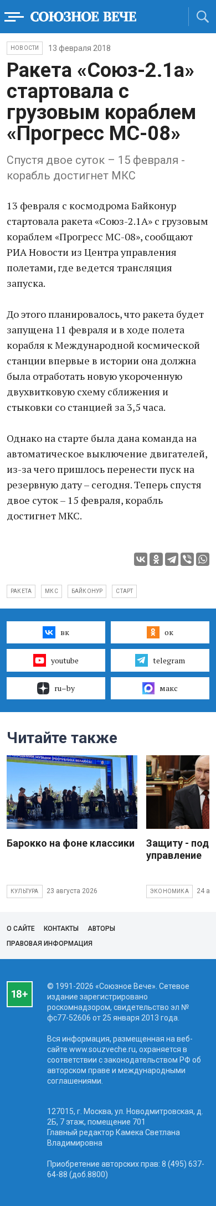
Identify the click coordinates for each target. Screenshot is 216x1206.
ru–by (64, 688)
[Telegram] (171, 559)
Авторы (101, 928)
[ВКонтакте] (140, 559)
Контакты (61, 928)
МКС (51, 591)
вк (64, 632)
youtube (65, 660)
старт (124, 591)
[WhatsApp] (202, 559)
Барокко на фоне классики (71, 843)
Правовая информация (49, 943)
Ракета (21, 591)
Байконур (87, 591)
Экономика (169, 891)
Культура (25, 891)
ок (168, 632)
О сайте (21, 928)
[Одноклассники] (156, 559)
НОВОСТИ (25, 48)
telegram (169, 660)
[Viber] (187, 559)
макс (169, 688)
